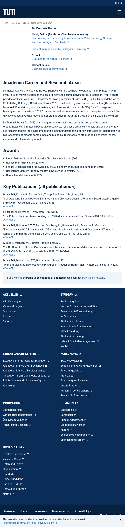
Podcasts (8, 316)
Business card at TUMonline (48, 68)
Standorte (9, 474)
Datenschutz (59, 511)
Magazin (8, 311)
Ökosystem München (15, 419)
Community (70, 403)
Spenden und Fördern (73, 439)
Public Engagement (72, 419)
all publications (55, 186)
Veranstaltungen (12, 306)
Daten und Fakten (13, 464)
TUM (5, 23)
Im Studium (68, 316)
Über (23, 511)
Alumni (65, 429)
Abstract (8, 206)
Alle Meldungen (12, 301)
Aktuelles (11, 294)
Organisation (10, 469)
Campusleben (69, 414)
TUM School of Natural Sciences (50, 58)
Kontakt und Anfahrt (15, 489)
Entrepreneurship (13, 409)
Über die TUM (13, 447)
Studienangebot (70, 301)
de (116, 3)
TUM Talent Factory (93, 277)
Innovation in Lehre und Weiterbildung (25, 375)
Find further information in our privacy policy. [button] (28, 522)
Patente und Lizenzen (15, 424)
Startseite (9, 511)
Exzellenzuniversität (14, 454)
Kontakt (65, 346)
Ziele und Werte (12, 459)
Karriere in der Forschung (75, 390)
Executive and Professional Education (25, 360)
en (120, 3)
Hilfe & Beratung (70, 331)
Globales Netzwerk (72, 424)
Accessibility (82, 511)
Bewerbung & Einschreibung (77, 311)
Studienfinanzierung (72, 336)
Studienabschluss (71, 321)
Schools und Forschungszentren (79, 365)
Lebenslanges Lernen (20, 353)
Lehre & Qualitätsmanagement (78, 341)
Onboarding (68, 409)
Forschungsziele (70, 370)
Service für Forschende (74, 395)
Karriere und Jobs (13, 479)
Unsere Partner (69, 385)
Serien (7, 321)
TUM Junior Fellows (19, 23)
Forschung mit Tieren (73, 380)
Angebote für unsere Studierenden (22, 370)
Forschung (69, 353)
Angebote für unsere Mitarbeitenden (24, 365)
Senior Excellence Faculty (75, 434)
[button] (121, 519)
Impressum (40, 511)
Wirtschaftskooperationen (18, 414)
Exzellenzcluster (70, 360)
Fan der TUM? (11, 484)
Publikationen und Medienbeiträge (23, 380)
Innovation (12, 403)
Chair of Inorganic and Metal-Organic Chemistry (59, 49)
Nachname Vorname (41, 23)
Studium (67, 294)
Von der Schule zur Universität (78, 306)
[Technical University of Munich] (9, 12)
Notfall (7, 494)
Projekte (65, 375)
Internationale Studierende (76, 326)
